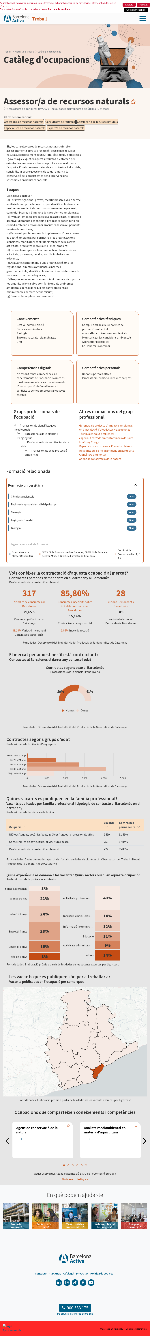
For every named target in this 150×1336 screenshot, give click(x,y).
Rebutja (143, 4)
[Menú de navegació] (142, 18)
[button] (64, 1165)
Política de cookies (59, 9)
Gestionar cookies (136, 9)
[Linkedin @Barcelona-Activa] (59, 1282)
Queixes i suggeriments (136, 1328)
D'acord (129, 4)
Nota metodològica (75, 1179)
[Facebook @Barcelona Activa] (83, 1282)
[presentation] (7, 1141)
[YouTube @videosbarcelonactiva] (91, 1282)
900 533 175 (77, 1308)
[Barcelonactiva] (16, 18)
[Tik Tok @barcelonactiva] (75, 1282)
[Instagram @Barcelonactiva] (67, 1282)
